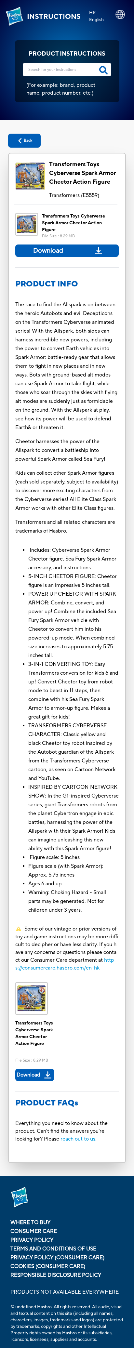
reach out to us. (78, 1139)
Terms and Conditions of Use (53, 1249)
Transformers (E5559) (74, 195)
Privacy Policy (31, 1240)
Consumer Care (33, 1231)
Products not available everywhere (64, 1292)
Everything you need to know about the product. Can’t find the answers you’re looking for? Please (61, 1131)
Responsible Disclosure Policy (55, 1275)
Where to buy (30, 1222)
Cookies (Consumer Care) (47, 1266)
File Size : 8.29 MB (58, 236)
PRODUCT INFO (46, 284)
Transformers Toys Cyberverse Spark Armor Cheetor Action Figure (82, 173)
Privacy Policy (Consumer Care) (57, 1257)
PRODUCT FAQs (46, 1103)
